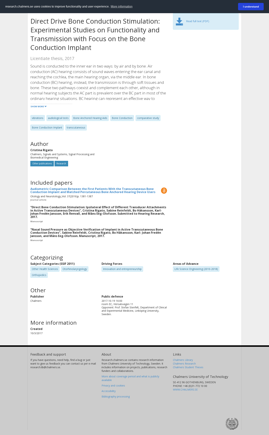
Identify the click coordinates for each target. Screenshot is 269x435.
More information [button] (121, 6)
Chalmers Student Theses (188, 367)
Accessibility (109, 391)
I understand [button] (251, 6)
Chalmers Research (184, 363)
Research (61, 163)
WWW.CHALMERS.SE (185, 389)
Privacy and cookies (113, 385)
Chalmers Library (183, 360)
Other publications (42, 163)
